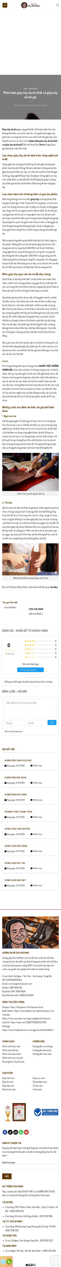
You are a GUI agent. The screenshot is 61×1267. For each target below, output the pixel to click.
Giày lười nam (8, 1078)
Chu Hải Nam (42, 105)
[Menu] (5, 5)
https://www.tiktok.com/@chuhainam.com (34, 1010)
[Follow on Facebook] (5, 1132)
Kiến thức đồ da (30, 89)
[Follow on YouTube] (26, 1132)
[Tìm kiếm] (57, 5)
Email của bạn (8, 1162)
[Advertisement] (30, 42)
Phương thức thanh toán (13, 1061)
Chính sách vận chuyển (12, 1057)
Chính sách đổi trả (10, 1050)
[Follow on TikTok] (10, 1132)
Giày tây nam (8, 1085)
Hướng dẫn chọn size (42, 1053)
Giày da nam (8, 1081)
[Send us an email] (15, 1132)
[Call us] (21, 1132)
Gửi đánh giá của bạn (28, 669)
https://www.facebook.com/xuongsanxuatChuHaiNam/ (28, 1029)
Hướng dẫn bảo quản (42, 1050)
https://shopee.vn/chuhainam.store (26, 1007)
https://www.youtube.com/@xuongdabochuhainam (26, 1018)
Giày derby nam (40, 1081)
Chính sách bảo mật (11, 1046)
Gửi (51, 722)
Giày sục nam (39, 1078)
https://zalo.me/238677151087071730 (28, 1022)
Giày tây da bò (9, 129)
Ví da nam (37, 1089)
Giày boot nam (9, 1089)
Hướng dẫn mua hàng (42, 1046)
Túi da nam (38, 1085)
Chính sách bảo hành (11, 1053)
